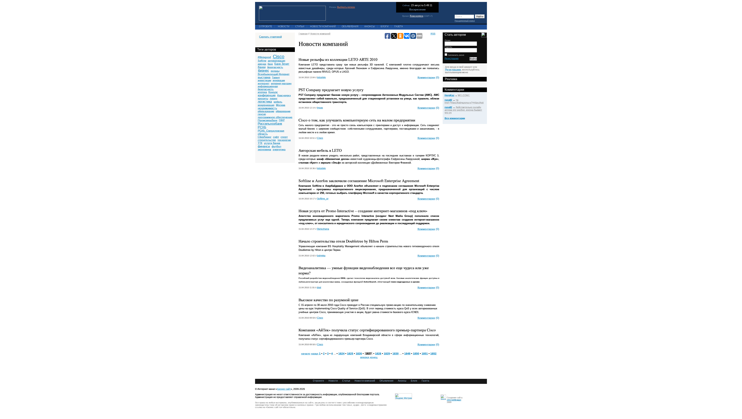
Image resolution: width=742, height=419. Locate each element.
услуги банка (272, 143)
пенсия (262, 114)
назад (314, 353)
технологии (284, 140)
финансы (264, 146)
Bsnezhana (323, 229)
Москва (280, 105)
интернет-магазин (281, 83)
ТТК (260, 143)
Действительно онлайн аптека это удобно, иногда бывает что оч (463, 110)
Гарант (276, 77)
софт (276, 137)
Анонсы (369, 26)
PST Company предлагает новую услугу (331, 89)
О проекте (265, 26)
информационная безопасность (268, 88)
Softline (262, 60)
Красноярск (416, 15)
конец (373, 357)
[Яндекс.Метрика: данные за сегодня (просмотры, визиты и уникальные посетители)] (403, 396)
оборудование (266, 111)
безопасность (275, 67)
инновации (279, 80)
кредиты (263, 98)
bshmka (321, 255)
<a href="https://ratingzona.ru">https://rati (464, 101)
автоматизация (276, 60)
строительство (267, 140)
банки (261, 67)
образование (283, 111)
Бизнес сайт (284, 389)
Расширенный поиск (465, 21)
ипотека (262, 92)
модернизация (266, 105)
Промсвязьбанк (267, 120)
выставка (264, 77)
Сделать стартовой (270, 36)
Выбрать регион (346, 7)
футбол (276, 146)
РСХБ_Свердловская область (271, 132)
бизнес (263, 71)
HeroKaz (449, 95)
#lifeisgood (264, 57)
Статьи (299, 26)
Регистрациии (453, 69)
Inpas (320, 107)
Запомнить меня (455, 55)
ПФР (282, 120)
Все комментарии (455, 118)
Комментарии (426, 77)
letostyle (321, 77)
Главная (303, 33)
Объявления (350, 26)
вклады (275, 71)
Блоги (385, 26)
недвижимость (267, 108)
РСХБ (262, 127)
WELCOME (464, 95)
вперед (364, 357)
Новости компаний (323, 26)
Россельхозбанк (270, 124)
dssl (319, 287)
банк (270, 64)
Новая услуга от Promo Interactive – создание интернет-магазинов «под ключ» (363, 210)
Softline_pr (322, 198)
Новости (283, 26)
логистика (265, 101)
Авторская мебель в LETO (320, 150)
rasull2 (448, 100)
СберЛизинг (264, 137)
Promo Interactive (362, 216)
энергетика (279, 149)
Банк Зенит (281, 63)
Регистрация (452, 58)
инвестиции (264, 80)
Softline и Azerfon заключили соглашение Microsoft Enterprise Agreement (359, 180)
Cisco (278, 56)
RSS (433, 33)
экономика (264, 149)
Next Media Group (400, 216)
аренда (262, 64)
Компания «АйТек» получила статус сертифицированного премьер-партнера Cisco (367, 329)
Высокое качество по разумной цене (328, 299)
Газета (398, 26)
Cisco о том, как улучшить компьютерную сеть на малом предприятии (357, 120)
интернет (263, 83)
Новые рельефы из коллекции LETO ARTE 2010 (338, 59)
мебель (278, 101)
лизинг (273, 98)
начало (305, 353)
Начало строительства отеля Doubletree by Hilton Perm (343, 241)
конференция (267, 95)
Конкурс (273, 92)
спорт (284, 136)
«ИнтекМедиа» (454, 400)
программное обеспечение (275, 117)
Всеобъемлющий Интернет (273, 74)
